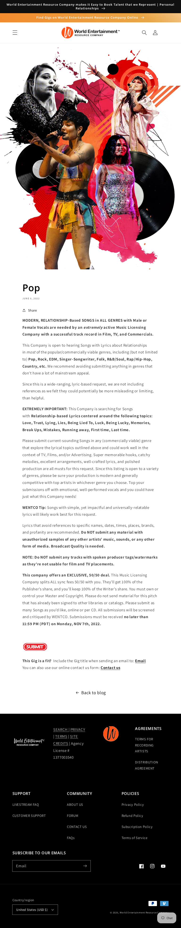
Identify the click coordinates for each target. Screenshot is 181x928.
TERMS (61, 736)
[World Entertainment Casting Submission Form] (35, 649)
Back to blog (93, 692)
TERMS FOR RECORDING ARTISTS (144, 745)
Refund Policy (132, 815)
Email (140, 660)
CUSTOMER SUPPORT (29, 815)
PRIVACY (77, 729)
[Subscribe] (85, 865)
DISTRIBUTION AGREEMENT (146, 765)
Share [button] (32, 310)
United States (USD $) (32, 910)
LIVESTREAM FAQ (25, 804)
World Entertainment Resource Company (144, 912)
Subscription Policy (137, 826)
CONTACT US (77, 826)
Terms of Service (135, 837)
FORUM (72, 815)
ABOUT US (75, 804)
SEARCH (60, 729)
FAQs (71, 837)
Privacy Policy (133, 804)
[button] (14, 32)
